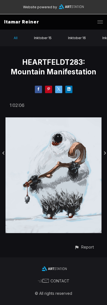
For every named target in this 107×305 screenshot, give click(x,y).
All (16, 38)
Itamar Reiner (21, 22)
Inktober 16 (77, 38)
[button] (84, 247)
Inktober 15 (43, 38)
